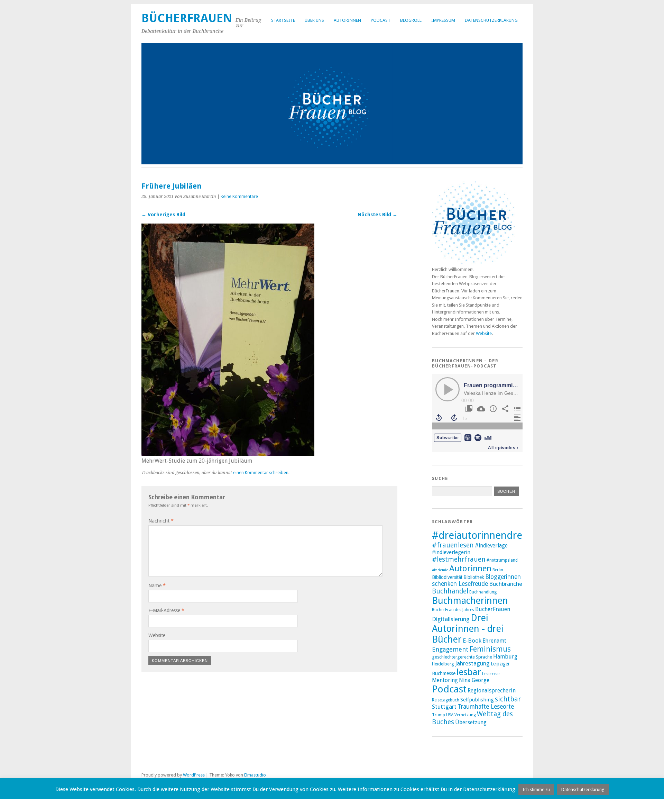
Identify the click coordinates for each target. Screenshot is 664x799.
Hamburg (505, 656)
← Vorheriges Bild (163, 214)
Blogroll (411, 20)
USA (449, 714)
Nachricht (161, 521)
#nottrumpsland (502, 560)
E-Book (472, 640)
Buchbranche (505, 583)
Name (157, 585)
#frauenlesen (453, 545)
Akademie (440, 570)
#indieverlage (491, 546)
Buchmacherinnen (470, 600)
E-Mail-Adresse (166, 610)
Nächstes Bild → (377, 214)
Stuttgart (444, 706)
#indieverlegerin (451, 552)
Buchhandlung (483, 592)
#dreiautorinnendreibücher (494, 535)
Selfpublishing (477, 700)
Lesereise (490, 673)
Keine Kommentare (239, 196)
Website (156, 635)
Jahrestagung (472, 663)
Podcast (380, 20)
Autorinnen (347, 20)
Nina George (474, 680)
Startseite (283, 20)
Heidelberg (443, 663)
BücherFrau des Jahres (453, 609)
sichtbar (508, 699)
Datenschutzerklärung (491, 20)
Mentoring (445, 680)
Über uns (314, 20)
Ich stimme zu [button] (536, 789)
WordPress (194, 775)
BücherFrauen (186, 18)
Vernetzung (465, 714)
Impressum (443, 20)
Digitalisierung (451, 619)
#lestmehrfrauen (459, 559)
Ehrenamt (494, 641)
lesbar (468, 672)
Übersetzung (471, 722)
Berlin (497, 570)
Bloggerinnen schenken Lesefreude (476, 580)
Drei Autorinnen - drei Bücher (468, 628)
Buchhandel (450, 591)
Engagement (450, 649)
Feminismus (490, 649)
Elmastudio (255, 775)
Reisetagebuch (445, 700)
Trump (438, 714)
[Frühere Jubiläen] (227, 454)
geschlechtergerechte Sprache (462, 657)
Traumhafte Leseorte (486, 706)
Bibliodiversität (447, 577)
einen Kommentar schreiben (260, 472)
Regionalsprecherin (492, 690)
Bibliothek (473, 577)
